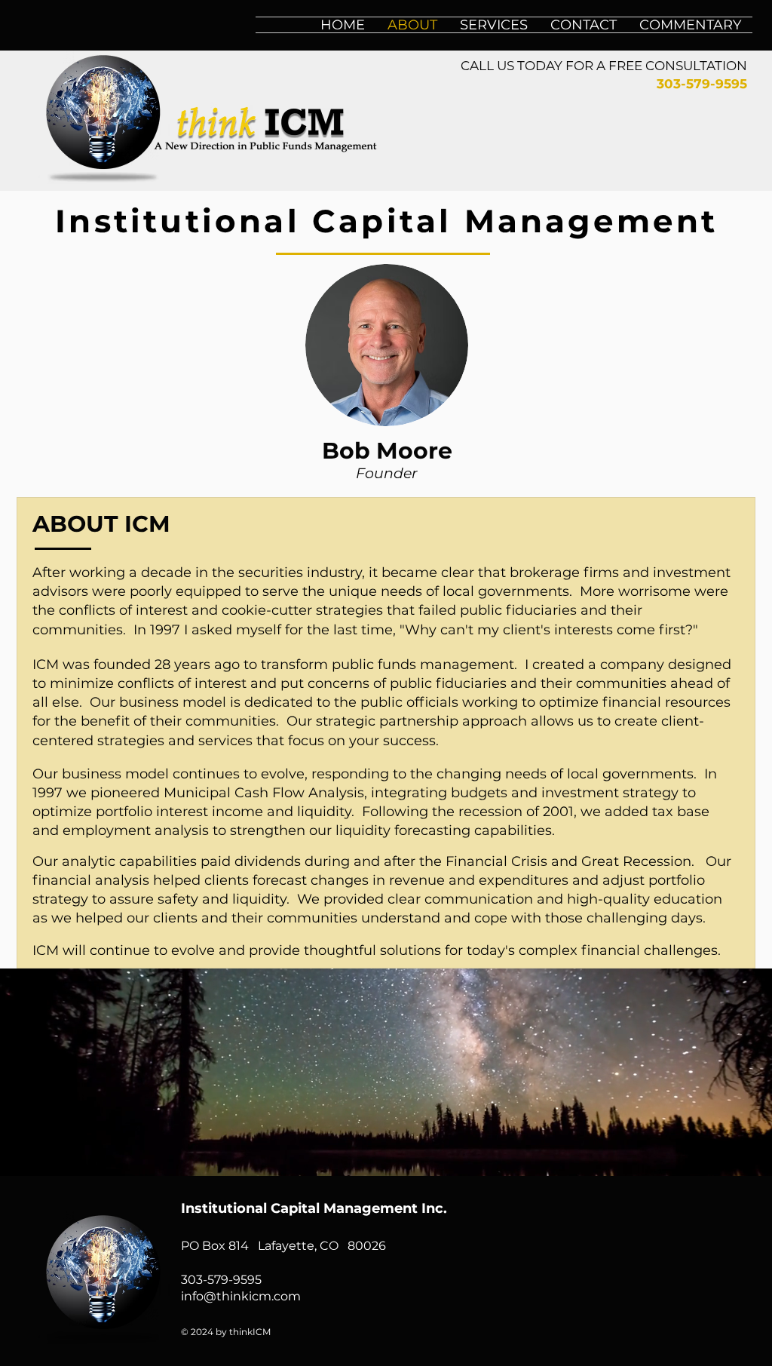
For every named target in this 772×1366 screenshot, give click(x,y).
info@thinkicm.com (241, 1296)
